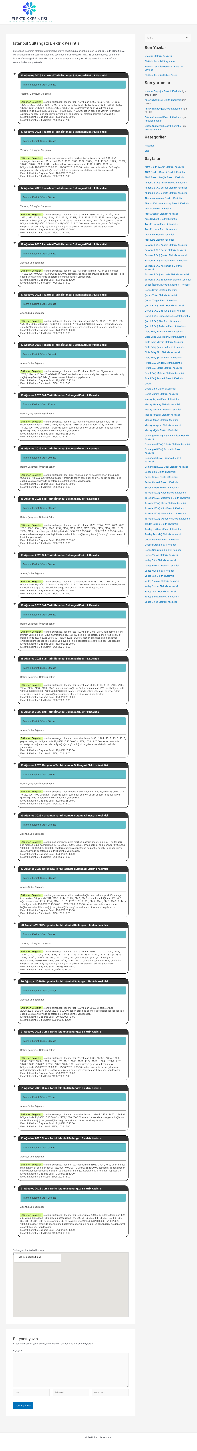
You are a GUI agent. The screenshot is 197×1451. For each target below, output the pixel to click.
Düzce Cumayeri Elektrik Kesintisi (163, 117)
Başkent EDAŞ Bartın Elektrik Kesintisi (165, 250)
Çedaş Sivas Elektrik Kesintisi (161, 289)
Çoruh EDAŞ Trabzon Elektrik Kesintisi (165, 326)
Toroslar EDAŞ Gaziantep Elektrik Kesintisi (168, 497)
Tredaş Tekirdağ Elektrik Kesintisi (163, 534)
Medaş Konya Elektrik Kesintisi (161, 419)
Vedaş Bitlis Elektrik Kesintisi (160, 560)
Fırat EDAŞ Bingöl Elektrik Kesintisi (163, 362)
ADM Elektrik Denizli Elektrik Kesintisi (165, 172)
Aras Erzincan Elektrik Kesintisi (161, 224)
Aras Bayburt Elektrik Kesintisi (161, 218)
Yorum (17, 1351)
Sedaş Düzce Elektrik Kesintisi (161, 477)
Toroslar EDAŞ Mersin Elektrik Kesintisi (166, 513)
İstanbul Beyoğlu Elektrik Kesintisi (163, 91)
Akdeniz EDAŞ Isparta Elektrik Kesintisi (166, 192)
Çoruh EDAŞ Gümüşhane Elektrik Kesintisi (167, 316)
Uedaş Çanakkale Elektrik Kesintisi (163, 549)
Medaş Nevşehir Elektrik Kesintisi (163, 425)
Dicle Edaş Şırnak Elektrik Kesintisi (163, 357)
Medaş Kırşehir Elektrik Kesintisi (162, 414)
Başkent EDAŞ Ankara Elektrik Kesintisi (166, 245)
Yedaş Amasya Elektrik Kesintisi (162, 581)
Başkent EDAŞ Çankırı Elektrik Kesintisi (166, 255)
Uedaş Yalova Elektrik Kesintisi (161, 555)
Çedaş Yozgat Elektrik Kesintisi (161, 300)
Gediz (148, 383)
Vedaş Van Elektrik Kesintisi (160, 575)
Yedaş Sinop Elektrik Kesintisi (161, 601)
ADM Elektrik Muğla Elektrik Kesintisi (165, 177)
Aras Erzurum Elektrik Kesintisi (161, 229)
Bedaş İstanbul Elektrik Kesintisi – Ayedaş (167, 284)
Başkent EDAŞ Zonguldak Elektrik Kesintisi (168, 279)
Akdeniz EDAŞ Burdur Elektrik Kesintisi (166, 187)
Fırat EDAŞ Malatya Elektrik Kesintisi (164, 373)
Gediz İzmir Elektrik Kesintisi (160, 388)
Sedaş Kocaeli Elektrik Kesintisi (162, 482)
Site (147, 150)
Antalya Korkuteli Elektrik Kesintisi (163, 99)
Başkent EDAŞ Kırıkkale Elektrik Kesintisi (167, 274)
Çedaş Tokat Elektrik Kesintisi (161, 295)
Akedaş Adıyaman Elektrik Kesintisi (164, 198)
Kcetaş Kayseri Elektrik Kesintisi (162, 399)
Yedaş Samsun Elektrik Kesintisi (162, 596)
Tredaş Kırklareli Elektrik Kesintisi (163, 529)
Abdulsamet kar (153, 120)
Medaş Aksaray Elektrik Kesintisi (162, 404)
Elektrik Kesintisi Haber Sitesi (161, 75)
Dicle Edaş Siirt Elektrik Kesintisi (162, 352)
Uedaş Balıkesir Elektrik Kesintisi (162, 539)
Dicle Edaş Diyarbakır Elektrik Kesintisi (165, 336)
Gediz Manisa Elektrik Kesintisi (161, 393)
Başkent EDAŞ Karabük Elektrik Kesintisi (166, 260)
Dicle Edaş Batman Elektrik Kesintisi (164, 331)
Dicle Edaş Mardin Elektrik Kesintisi (164, 342)
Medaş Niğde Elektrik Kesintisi (161, 430)
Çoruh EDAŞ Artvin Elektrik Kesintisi (164, 305)
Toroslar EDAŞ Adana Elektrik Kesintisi (165, 492)
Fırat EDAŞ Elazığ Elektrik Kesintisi (163, 367)
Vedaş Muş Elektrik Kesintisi (160, 570)
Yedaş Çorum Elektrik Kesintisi (161, 586)
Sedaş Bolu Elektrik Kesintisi (160, 471)
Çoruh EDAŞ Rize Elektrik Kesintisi (163, 321)
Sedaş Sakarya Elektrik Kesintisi (162, 487)
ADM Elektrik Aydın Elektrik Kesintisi (164, 166)
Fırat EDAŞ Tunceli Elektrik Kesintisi (164, 378)
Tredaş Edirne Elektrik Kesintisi (162, 523)
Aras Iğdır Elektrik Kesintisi (159, 234)
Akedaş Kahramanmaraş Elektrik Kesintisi (167, 203)
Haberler (149, 145)
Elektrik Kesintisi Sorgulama (160, 61)
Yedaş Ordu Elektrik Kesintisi (160, 591)
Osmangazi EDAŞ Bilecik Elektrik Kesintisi (167, 444)
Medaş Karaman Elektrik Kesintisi (163, 409)
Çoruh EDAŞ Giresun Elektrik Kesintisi (165, 310)
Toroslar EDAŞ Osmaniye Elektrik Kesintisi (167, 518)
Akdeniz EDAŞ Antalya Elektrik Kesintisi (166, 182)
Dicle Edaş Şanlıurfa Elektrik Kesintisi (165, 347)
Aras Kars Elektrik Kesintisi (159, 239)
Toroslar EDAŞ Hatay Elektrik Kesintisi (165, 503)
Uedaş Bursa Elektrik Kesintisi (161, 544)
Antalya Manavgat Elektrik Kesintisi (163, 108)
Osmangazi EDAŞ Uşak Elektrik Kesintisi (166, 466)
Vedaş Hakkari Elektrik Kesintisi (162, 565)
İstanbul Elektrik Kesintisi (158, 56)
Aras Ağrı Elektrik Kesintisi (159, 208)
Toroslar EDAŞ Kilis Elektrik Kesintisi (164, 508)
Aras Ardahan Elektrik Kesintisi (161, 213)
